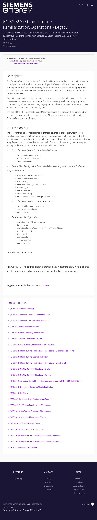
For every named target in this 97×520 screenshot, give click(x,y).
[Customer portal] (88, 5)
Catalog (49, 478)
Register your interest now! (26, 63)
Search (48, 489)
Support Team (78, 486)
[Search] (80, 5)
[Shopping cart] (84, 5)
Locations (79, 482)
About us (78, 478)
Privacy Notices (79, 493)
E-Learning (48, 486)
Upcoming (18, 478)
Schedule (48, 482)
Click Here (44, 285)
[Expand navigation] (92, 6)
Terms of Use (78, 489)
